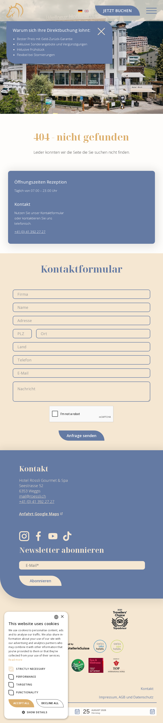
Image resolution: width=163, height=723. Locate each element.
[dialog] (36, 665)
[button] (119, 711)
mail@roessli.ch (32, 496)
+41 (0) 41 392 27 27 (29, 232)
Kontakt (147, 688)
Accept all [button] (21, 703)
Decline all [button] (50, 703)
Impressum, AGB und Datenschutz (126, 697)
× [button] (62, 616)
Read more (15, 660)
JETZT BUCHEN (117, 10)
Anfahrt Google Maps (39, 514)
